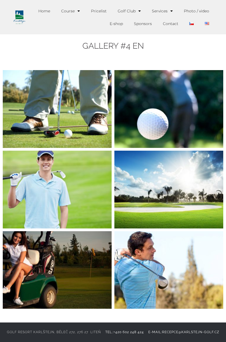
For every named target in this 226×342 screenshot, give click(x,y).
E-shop (116, 23)
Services (160, 11)
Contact (170, 23)
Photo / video (196, 11)
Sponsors (143, 23)
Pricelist (99, 11)
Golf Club (127, 11)
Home (44, 11)
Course (68, 11)
